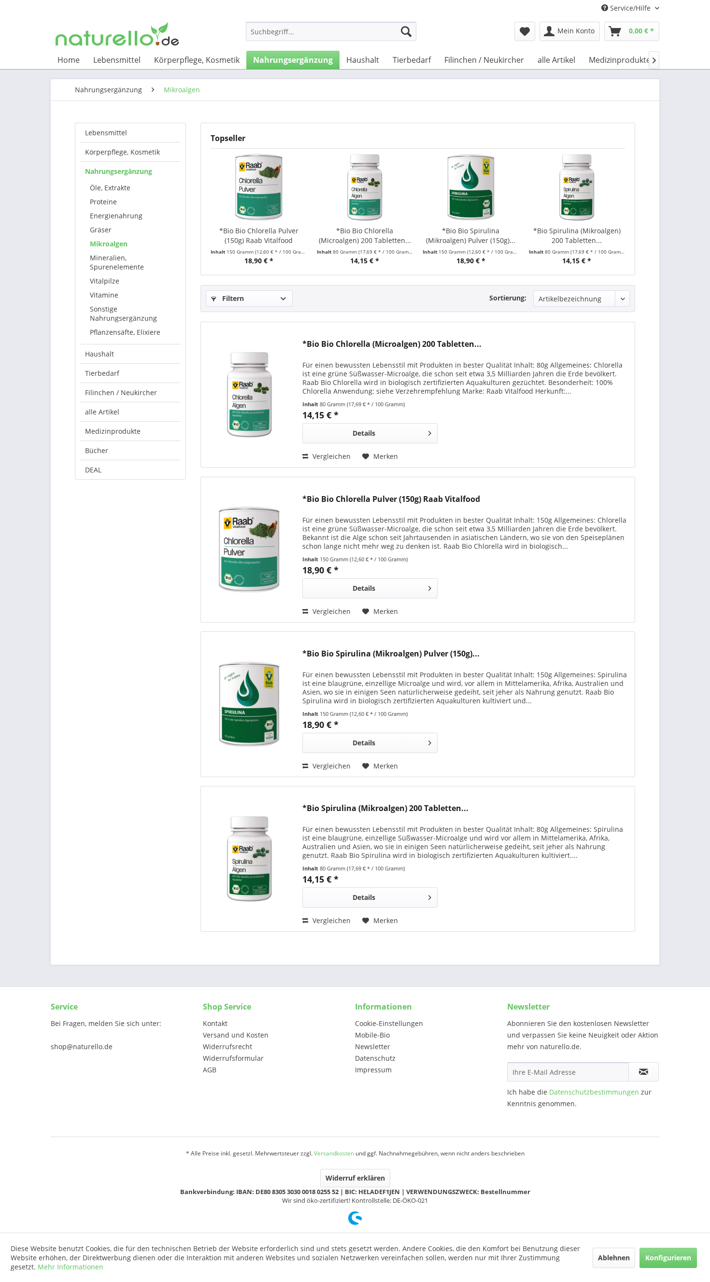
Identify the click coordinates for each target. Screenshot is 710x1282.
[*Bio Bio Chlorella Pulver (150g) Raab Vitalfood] (259, 187)
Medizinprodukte (113, 431)
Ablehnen (614, 1257)
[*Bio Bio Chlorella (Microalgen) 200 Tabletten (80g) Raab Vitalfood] (365, 187)
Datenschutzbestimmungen (594, 1092)
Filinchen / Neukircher (121, 392)
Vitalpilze (104, 280)
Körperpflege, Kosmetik (122, 152)
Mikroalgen (109, 243)
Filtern (232, 298)
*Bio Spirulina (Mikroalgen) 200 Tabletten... (577, 235)
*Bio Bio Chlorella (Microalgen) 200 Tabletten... (365, 235)
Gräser (101, 229)
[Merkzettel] (524, 31)
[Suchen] (406, 31)
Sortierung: (507, 297)
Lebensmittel (106, 132)
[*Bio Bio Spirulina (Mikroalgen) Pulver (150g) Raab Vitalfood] (471, 187)
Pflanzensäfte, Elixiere (125, 332)
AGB (209, 1069)
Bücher (96, 450)
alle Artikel (102, 411)
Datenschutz (375, 1058)
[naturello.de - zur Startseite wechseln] (117, 34)
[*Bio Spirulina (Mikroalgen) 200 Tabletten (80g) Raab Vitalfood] (577, 187)
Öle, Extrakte (110, 187)
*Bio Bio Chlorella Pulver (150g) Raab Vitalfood (258, 235)
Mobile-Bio (372, 1035)
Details (364, 433)
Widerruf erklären (355, 1177)
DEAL (93, 469)
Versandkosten (334, 1153)
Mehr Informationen (70, 1266)
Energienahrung (116, 215)
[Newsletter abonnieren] (643, 1072)
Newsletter (372, 1046)
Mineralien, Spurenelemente (117, 262)
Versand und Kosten (236, 1035)
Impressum (373, 1069)
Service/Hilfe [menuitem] (630, 8)
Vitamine (104, 294)
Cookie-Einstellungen (389, 1023)
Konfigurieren (668, 1257)
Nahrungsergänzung (118, 171)
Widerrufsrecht (227, 1046)
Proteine (103, 201)
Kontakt (215, 1023)
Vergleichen (331, 456)
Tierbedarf (102, 373)
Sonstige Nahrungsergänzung (123, 313)
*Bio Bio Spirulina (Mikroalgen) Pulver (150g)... (470, 235)
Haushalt (99, 353)
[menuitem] (331, 31)
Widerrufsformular (233, 1058)
